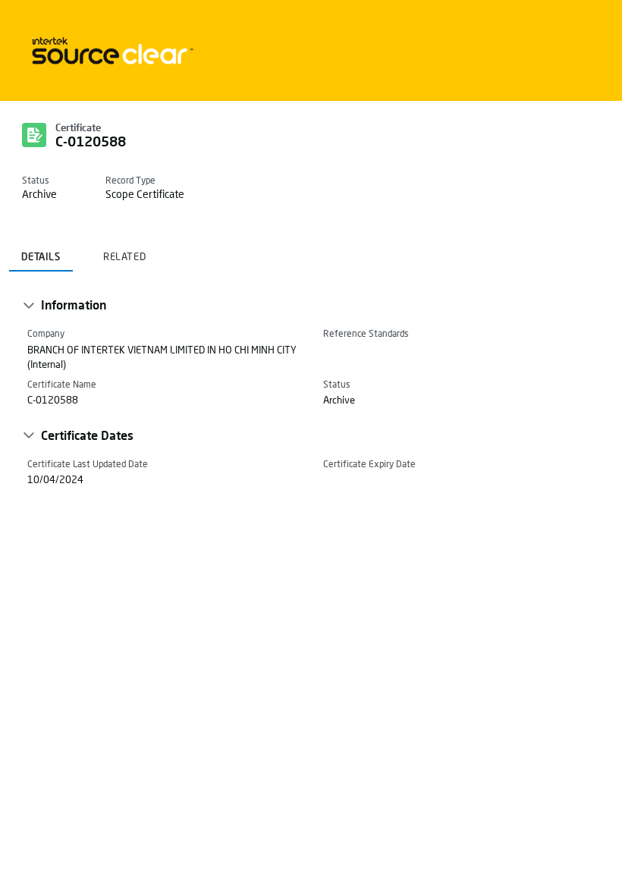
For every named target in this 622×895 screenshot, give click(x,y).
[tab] (41, 251)
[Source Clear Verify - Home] (110, 50)
